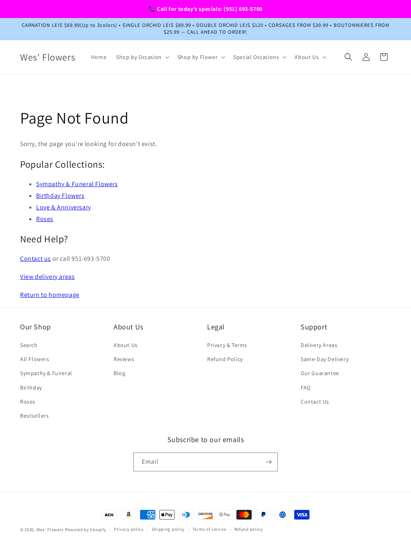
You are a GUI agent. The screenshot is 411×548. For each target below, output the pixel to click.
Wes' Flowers (50, 529)
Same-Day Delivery (324, 359)
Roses (44, 219)
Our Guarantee (320, 373)
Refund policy (248, 529)
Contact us (35, 258)
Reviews (124, 359)
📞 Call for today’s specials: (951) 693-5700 (205, 8)
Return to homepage (49, 294)
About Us (126, 345)
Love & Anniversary (63, 207)
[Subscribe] (268, 462)
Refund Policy (225, 359)
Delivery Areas (319, 345)
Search (29, 345)
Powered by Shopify (85, 529)
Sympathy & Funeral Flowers (77, 184)
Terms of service (209, 529)
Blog (119, 373)
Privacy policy (129, 529)
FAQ (306, 387)
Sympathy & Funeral (46, 373)
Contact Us (315, 401)
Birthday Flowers (60, 195)
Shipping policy (168, 529)
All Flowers (34, 359)
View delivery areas (47, 276)
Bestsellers (34, 415)
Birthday (31, 387)
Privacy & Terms (227, 345)
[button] (142, 57)
